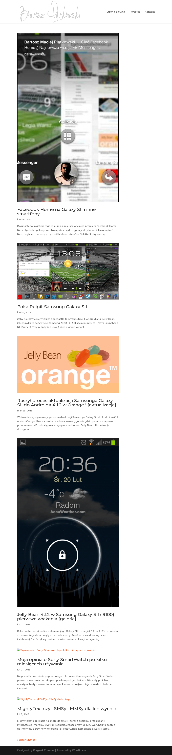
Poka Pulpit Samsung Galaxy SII (52, 306)
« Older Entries (26, 739)
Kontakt (150, 12)
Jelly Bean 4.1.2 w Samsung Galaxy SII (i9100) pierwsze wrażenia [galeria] (65, 617)
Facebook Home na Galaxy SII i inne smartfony (56, 211)
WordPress (79, 750)
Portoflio (135, 12)
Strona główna (116, 12)
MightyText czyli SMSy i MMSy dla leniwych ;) (66, 708)
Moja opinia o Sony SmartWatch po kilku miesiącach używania (62, 662)
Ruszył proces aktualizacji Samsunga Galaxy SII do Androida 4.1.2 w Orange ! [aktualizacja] (66, 403)
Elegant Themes (43, 750)
